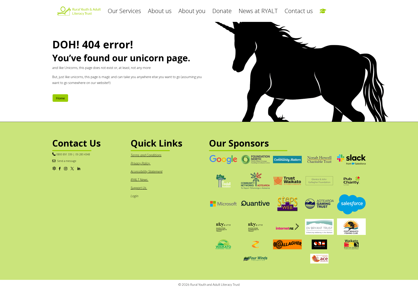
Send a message (66, 161)
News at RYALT (258, 11)
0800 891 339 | (65, 154)
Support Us (139, 188)
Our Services (124, 11)
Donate (222, 11)
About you (191, 11)
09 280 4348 (82, 154)
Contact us (299, 11)
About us (160, 11)
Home (60, 98)
